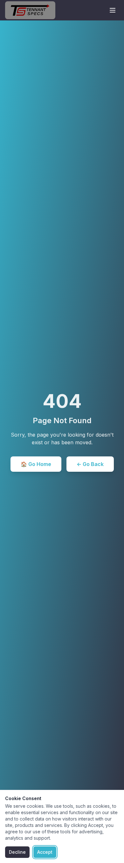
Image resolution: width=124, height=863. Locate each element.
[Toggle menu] (112, 10)
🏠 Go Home (36, 464)
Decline (17, 852)
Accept (44, 852)
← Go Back (90, 464)
